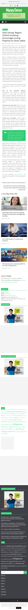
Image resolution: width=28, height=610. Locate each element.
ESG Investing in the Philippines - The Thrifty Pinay (12, 523)
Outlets (2, 586)
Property (19, 427)
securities (13, 429)
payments (11, 424)
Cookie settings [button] (11, 608)
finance (20, 417)
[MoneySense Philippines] (2, 22)
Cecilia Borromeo (10, 415)
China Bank (15, 415)
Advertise (3, 580)
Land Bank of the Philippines (18, 421)
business (5, 415)
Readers (3, 583)
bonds (22, 413)
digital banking (4, 417)
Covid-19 (20, 415)
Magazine (3, 578)
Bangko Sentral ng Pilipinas (15, 412)
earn (8, 417)
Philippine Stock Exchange (7, 427)
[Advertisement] (14, 339)
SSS (26, 431)
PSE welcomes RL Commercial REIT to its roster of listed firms (13, 264)
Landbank (10, 421)
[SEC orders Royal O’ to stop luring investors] (14, 224)
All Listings (3, 594)
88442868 (6, 292)
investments (4, 421)
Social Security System (20, 431)
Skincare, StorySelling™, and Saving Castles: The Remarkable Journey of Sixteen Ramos (15, 4)
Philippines (17, 424)
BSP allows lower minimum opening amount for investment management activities (13, 214)
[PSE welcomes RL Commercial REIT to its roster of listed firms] (14, 249)
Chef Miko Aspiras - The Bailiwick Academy (10, 517)
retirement (6, 429)
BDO (13, 413)
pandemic (6, 424)
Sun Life (6, 433)
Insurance (8, 419)
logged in (9, 278)
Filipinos (16, 417)
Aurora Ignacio (3, 411)
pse (22, 426)
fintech (22, 417)
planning (15, 427)
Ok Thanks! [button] (19, 607)
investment (19, 419)
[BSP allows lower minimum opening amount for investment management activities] (14, 197)
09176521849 (7, 293)
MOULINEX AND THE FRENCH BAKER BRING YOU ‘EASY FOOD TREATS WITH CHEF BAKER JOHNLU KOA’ (14, 187)
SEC (10, 429)
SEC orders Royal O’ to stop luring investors (12, 240)
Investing (13, 419)
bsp (2, 415)
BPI (24, 413)
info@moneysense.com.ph (9, 295)
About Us (3, 575)
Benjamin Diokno (17, 413)
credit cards (24, 415)
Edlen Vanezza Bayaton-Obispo (15, 43)
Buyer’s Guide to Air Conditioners (12, 529)
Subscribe (3, 589)
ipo (7, 421)
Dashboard (3, 591)
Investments (5, 29)
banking (25, 411)
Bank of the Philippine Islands (6, 413)
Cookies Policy (4, 509)
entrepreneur (11, 417)
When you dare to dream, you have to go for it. (14, 182)
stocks (2, 433)
